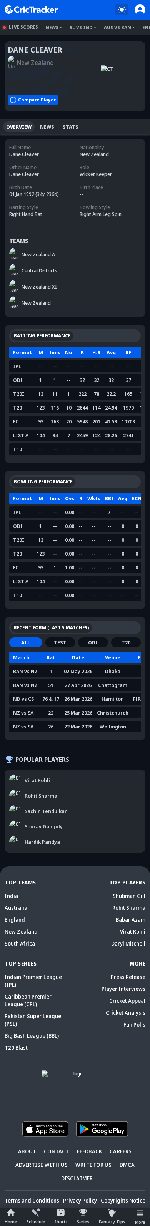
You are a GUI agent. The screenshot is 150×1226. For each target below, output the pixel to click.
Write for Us (93, 1164)
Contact (56, 1151)
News (51, 27)
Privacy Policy (80, 1200)
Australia (16, 907)
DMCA (127, 1164)
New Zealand (36, 302)
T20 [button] (126, 642)
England (15, 919)
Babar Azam (130, 919)
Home (11, 1221)
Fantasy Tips (112, 1221)
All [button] (25, 642)
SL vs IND (81, 27)
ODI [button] (93, 642)
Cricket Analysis (125, 1012)
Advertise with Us (41, 1164)
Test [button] (60, 642)
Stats (70, 126)
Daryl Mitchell (128, 943)
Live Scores (23, 27)
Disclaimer (77, 1178)
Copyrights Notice (123, 1200)
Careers (121, 1151)
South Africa (20, 943)
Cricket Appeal (127, 1000)
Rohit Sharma (128, 907)
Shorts (61, 1221)
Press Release (128, 976)
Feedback (89, 1151)
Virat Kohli (132, 931)
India (11, 895)
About (27, 1151)
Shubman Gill (129, 895)
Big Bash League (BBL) (32, 1035)
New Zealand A (38, 254)
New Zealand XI (39, 286)
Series (83, 1221)
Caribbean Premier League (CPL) (28, 1000)
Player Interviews (123, 988)
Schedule (36, 1221)
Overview (19, 126)
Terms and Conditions (32, 1200)
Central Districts (39, 270)
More (140, 1222)
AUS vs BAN (117, 27)
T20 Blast (16, 1047)
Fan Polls (134, 1024)
